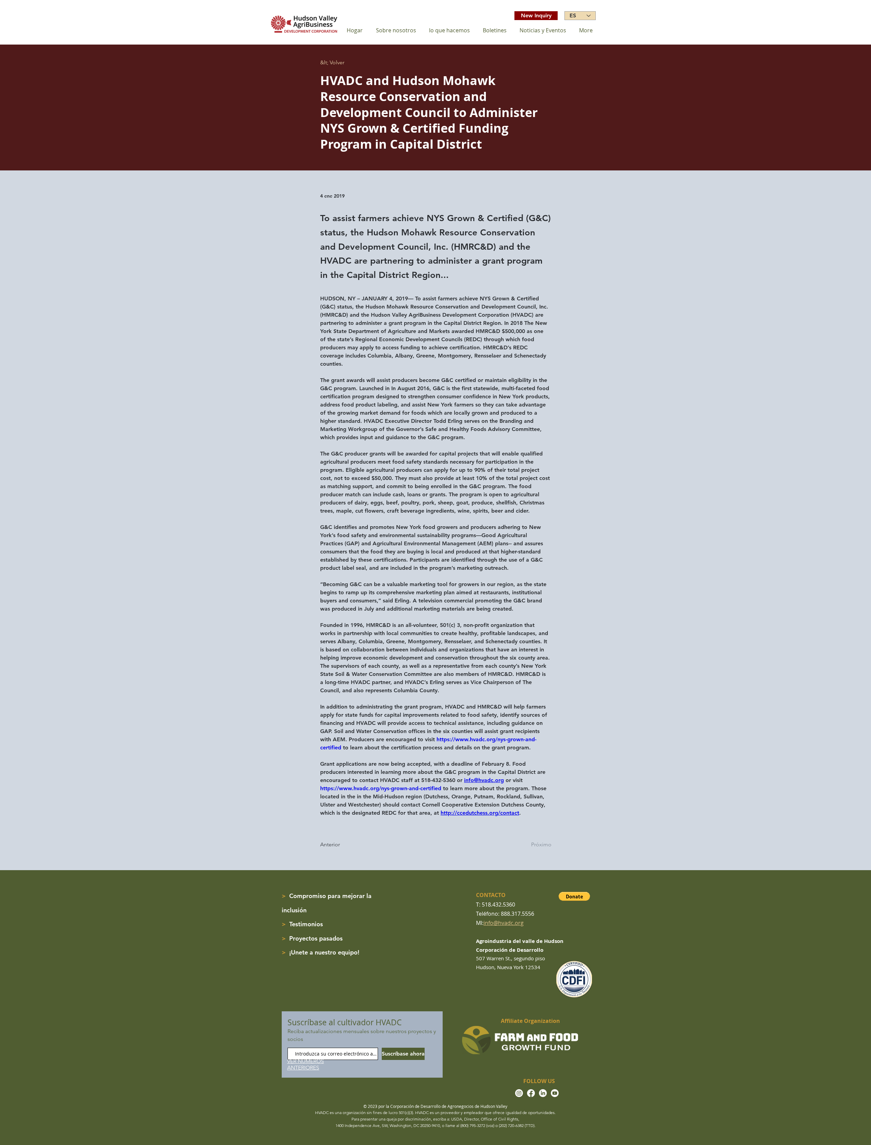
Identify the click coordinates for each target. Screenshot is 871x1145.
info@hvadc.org (503, 923)
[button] (574, 896)
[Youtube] (555, 1093)
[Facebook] (531, 1093)
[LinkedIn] (543, 1093)
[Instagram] (519, 1093)
